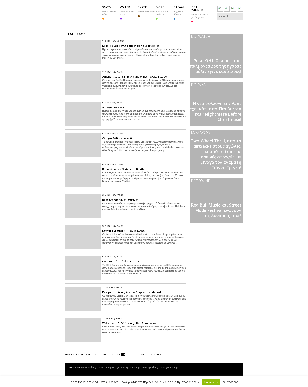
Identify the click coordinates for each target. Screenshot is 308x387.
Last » (157, 354)
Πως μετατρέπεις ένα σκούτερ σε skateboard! (131, 292)
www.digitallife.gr (150, 367)
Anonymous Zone (113, 107)
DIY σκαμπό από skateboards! (121, 261)
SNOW (106, 7)
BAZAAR (179, 7)
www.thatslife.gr (89, 367)
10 (104, 354)
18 (113, 354)
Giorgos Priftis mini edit (117, 138)
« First (89, 354)
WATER (125, 7)
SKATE (142, 7)
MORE (160, 7)
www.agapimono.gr (130, 367)
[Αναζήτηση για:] (227, 16)
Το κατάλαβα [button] (211, 382)
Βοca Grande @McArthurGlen (120, 200)
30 (142, 354)
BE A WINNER (197, 9)
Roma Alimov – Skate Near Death (123, 169)
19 (118, 354)
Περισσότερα (229, 382)
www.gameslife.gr (169, 367)
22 (133, 354)
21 (128, 354)
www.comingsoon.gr (108, 367)
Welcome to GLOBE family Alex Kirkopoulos (129, 323)
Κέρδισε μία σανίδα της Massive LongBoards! (131, 45)
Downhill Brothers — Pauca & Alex (123, 230)
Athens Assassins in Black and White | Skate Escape (134, 76)
